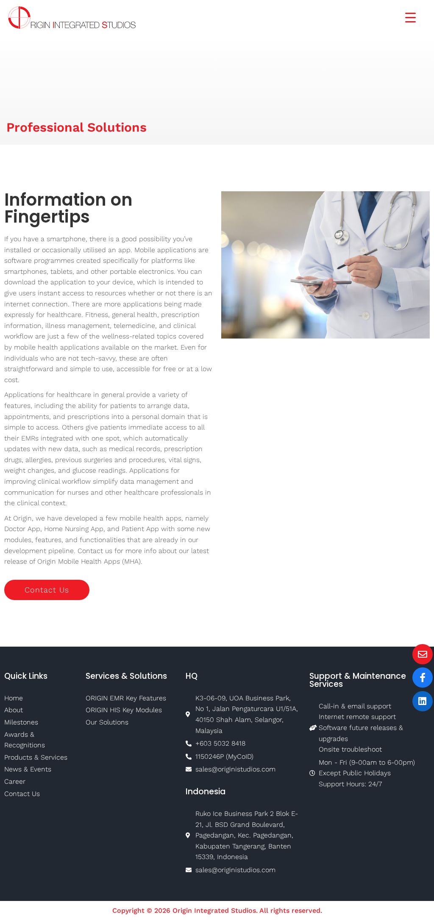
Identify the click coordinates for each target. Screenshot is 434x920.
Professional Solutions (76, 127)
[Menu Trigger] (405, 16)
